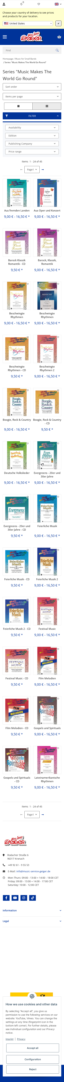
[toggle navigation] (5, 37)
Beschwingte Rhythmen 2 (47, 368)
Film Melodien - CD (16, 728)
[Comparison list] (21, 4)
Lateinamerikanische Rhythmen (47, 779)
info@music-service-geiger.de (33, 871)
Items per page (14, 96)
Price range (15, 151)
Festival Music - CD (16, 678)
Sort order (11, 86)
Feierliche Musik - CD (17, 579)
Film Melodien (47, 678)
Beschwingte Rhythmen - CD (17, 368)
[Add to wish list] (28, 181)
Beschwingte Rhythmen (17, 315)
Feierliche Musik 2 (47, 579)
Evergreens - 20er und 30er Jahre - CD (17, 527)
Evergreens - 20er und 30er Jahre (47, 474)
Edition (13, 135)
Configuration (33, 1059)
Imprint (9, 1039)
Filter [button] (32, 115)
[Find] (57, 50)
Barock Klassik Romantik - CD (16, 261)
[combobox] (28, 23)
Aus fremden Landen (17, 210)
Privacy (21, 1039)
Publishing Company (20, 143)
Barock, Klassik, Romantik (47, 261)
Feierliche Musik (47, 526)
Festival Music (47, 628)
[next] (43, 170)
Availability (15, 127)
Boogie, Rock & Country (17, 419)
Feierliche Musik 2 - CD (17, 628)
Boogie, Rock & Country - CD (47, 421)
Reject (32, 1069)
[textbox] (28, 23)
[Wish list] (38, 4)
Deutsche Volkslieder (17, 473)
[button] (58, 4)
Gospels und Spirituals (47, 728)
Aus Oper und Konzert (47, 210)
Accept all (32, 1047)
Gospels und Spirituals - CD (16, 779)
